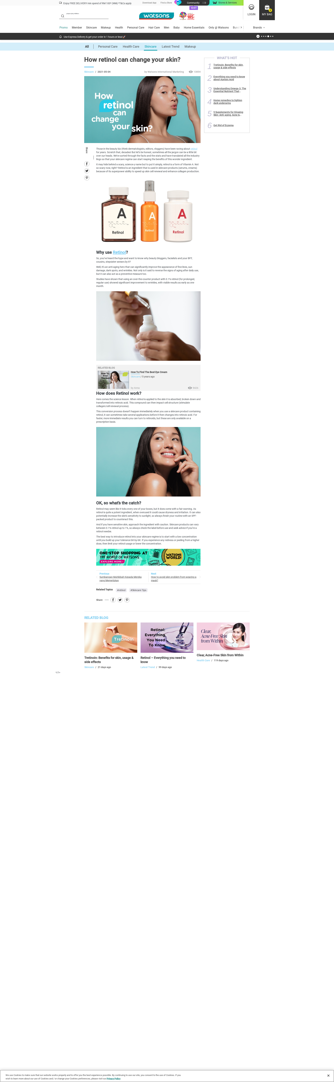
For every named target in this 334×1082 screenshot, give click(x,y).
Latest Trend (170, 46)
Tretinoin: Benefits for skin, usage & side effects (228, 66)
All (87, 46)
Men (166, 27)
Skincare (91, 27)
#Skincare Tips (138, 590)
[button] (267, 10)
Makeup (106, 27)
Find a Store (166, 3)
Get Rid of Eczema (223, 125)
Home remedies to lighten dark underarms (227, 101)
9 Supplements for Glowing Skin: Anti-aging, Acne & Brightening (228, 113)
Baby (176, 27)
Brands (257, 27)
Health (119, 27)
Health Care (131, 46)
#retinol (121, 590)
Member (77, 27)
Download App (149, 3)
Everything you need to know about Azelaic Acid (229, 78)
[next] (241, 27)
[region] (167, 1076)
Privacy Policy (113, 1078)
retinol (193, 148)
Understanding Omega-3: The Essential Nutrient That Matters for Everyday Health (229, 90)
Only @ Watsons (219, 27)
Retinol (119, 252)
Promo (63, 27)
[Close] (328, 1075)
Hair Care (154, 27)
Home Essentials (194, 27)
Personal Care (135, 27)
